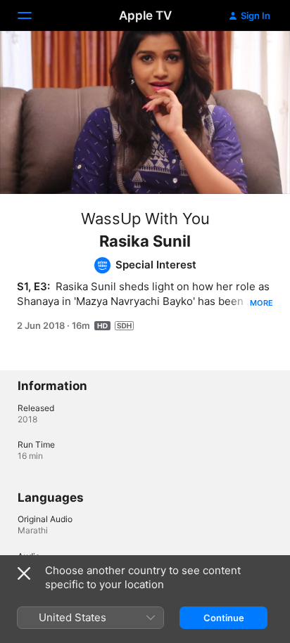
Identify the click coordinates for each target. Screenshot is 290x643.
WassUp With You (145, 218)
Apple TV (145, 15)
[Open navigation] (33, 15)
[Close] (24, 573)
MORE (261, 303)
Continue (223, 617)
